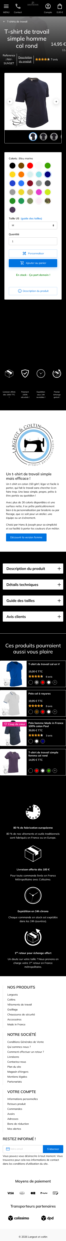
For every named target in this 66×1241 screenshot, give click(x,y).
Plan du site (14, 1066)
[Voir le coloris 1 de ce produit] (30, 682)
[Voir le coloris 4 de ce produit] (49, 682)
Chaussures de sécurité (21, 1014)
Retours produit (16, 1104)
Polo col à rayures (39, 693)
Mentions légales (17, 1076)
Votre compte (21, 1091)
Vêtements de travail (19, 1004)
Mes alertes (14, 1128)
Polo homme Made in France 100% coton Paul (45, 725)
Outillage (12, 1009)
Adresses (12, 1118)
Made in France (16, 1024)
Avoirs (11, 1114)
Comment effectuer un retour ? (25, 1051)
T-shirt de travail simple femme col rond (43, 754)
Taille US (25, 218)
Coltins (11, 999)
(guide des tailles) (31, 218)
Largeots (12, 994)
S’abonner (53, 1149)
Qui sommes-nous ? (19, 1047)
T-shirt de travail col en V (44, 664)
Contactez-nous (16, 1061)
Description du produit (25, 59)
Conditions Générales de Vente (25, 1042)
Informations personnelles (22, 1099)
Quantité (14, 234)
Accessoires (14, 1019)
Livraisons (13, 1056)
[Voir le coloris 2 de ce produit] (36, 682)
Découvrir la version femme (26, 537)
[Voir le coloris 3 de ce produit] (43, 682)
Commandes (14, 1109)
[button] (33, 568)
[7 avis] (43, 59)
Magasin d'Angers (17, 1071)
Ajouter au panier (33, 263)
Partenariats (14, 1081)
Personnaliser (33, 253)
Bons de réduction (18, 1123)
